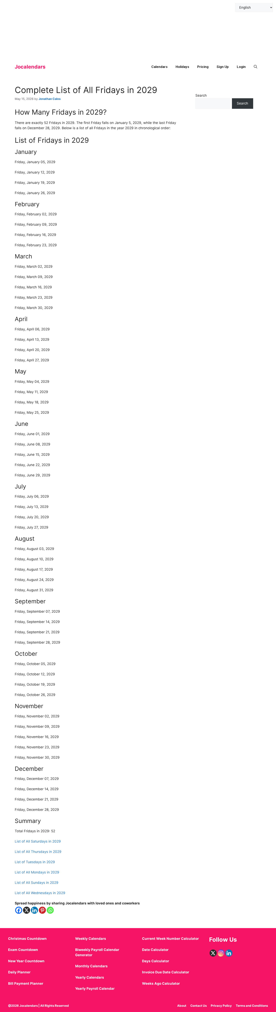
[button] (255, 67)
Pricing (203, 67)
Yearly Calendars (89, 977)
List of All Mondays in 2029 (37, 872)
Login (241, 67)
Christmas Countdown (27, 939)
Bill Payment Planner (25, 983)
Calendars (159, 67)
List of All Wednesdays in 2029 (40, 893)
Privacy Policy (221, 1006)
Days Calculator (155, 961)
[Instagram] (220, 953)
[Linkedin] (34, 910)
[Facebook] (18, 910)
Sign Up (223, 67)
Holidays (182, 67)
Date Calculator (155, 950)
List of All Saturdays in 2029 (38, 841)
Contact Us (198, 1006)
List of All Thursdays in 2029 (38, 852)
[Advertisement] (121, 28)
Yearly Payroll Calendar (95, 989)
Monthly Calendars (91, 966)
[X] (26, 910)
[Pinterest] (42, 910)
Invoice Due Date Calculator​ (165, 972)
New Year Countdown (26, 961)
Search (201, 95)
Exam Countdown (23, 950)
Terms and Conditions (252, 1006)
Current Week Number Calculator (170, 939)
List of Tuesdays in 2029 (35, 862)
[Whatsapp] (50, 910)
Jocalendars (30, 67)
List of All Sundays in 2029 (36, 883)
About (181, 1006)
